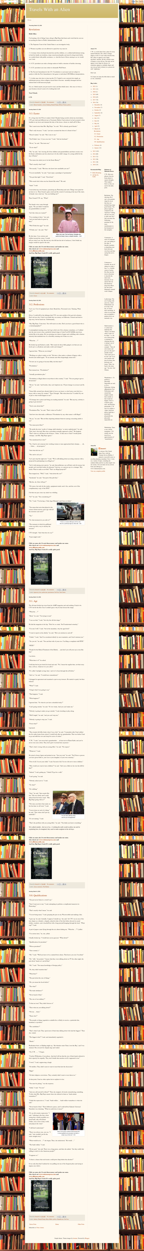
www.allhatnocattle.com (36, 251)
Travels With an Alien (49, 9)
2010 (94, 164)
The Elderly (46, 887)
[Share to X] (62, 102)
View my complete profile (98, 471)
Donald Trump (54, 105)
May (95, 123)
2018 (94, 97)
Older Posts (81, 1224)
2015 (94, 151)
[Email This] (58, 102)
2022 (94, 86)
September (97, 113)
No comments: (51, 102)
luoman (75, 1238)
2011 (94, 162)
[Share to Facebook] (63, 102)
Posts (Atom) (40, 1227)
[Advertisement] (100, 34)
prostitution (51, 592)
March (96, 129)
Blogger (87, 1238)
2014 (94, 154)
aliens (35, 887)
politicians (44, 592)
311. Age (33, 601)
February (97, 145)
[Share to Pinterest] (65, 102)
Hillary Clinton (63, 105)
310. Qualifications (38, 895)
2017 (94, 100)
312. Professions (36, 304)
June (95, 121)
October (96, 110)
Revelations (34, 29)
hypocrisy (36, 592)
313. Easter (34, 113)
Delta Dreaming (96, 173)
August (96, 115)
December (97, 105)
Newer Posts (32, 1224)
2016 (94, 102)
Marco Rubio (49, 1219)
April (96, 126)
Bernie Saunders (38, 105)
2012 (94, 159)
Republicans (60, 1219)
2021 (94, 89)
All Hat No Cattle (95, 176)
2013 (94, 156)
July (95, 118)
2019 (94, 94)
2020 (94, 92)
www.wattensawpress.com (47, 249)
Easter (35, 296)
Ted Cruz (56, 592)
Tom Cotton (62, 592)
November (97, 107)
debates (36, 1219)
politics (69, 105)
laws (40, 592)
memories (39, 887)
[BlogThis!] (60, 102)
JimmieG (103, 449)
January (96, 148)
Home (29, 20)
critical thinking (47, 105)
